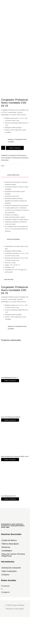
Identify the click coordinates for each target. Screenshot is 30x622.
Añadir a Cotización (15, 148)
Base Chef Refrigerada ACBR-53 (10, 417)
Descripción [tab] (8, 279)
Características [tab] (13, 175)
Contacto (5, 575)
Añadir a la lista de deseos (3, 148)
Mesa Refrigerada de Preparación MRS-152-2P (15, 456)
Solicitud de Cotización (11, 568)
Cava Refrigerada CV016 (8, 496)
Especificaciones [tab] (13, 239)
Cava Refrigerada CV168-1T (9, 377)
